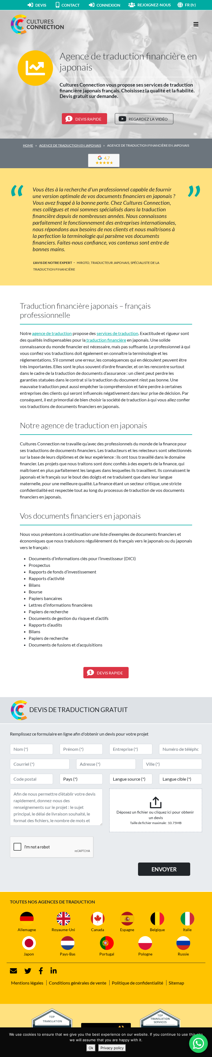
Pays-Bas (67, 954)
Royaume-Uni (63, 929)
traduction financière (106, 339)
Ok (91, 1048)
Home (28, 145)
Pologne (145, 954)
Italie (187, 929)
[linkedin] (50, 970)
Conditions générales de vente (77, 982)
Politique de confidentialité (137, 982)
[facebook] (37, 970)
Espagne (127, 929)
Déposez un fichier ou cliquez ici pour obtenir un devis (155, 815)
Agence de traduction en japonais (70, 145)
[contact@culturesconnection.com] (13, 970)
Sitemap (176, 982)
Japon (29, 954)
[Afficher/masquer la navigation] (196, 24)
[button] (193, 5)
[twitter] (24, 970)
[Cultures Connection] (40, 24)
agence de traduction (52, 333)
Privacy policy (112, 1048)
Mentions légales (27, 982)
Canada (97, 929)
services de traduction (117, 333)
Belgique (157, 929)
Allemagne (27, 929)
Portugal (106, 954)
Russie (183, 954)
